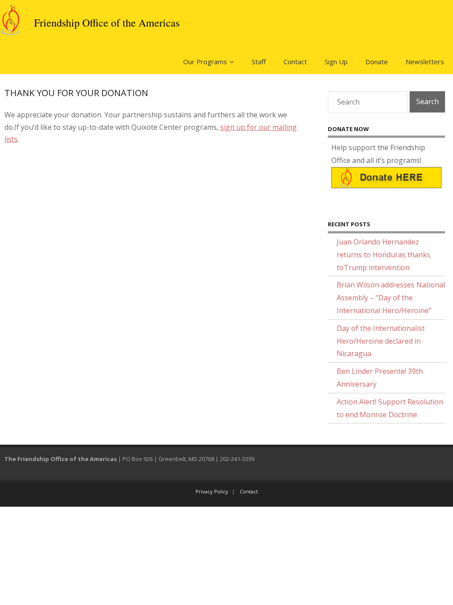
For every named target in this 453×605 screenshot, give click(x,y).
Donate (376, 61)
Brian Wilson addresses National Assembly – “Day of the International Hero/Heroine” (391, 297)
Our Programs (205, 61)
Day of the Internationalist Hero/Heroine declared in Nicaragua (381, 341)
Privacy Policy (212, 491)
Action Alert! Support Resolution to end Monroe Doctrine (390, 408)
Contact (295, 61)
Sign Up (336, 61)
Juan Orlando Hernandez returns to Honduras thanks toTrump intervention (383, 254)
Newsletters (425, 61)
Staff (259, 61)
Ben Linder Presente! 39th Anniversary (380, 377)
